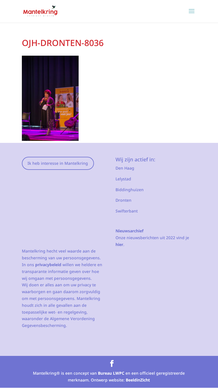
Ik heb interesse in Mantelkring (58, 163)
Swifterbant (127, 211)
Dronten (123, 200)
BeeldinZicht (138, 380)
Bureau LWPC (111, 373)
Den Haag (125, 168)
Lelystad (123, 179)
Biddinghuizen (130, 189)
